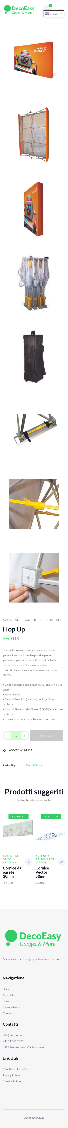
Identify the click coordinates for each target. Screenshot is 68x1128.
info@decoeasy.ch (13, 1035)
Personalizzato (11, 1007)
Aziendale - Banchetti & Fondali (32, 620)
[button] (53, 14)
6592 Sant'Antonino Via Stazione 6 (23, 1047)
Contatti (8, 1013)
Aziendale (8, 995)
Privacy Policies (12, 1075)
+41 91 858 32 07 (13, 1041)
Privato (7, 1001)
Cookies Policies (12, 1081)
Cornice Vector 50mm (42, 872)
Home (6, 989)
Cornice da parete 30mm (12, 872)
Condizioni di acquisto (16, 1069)
